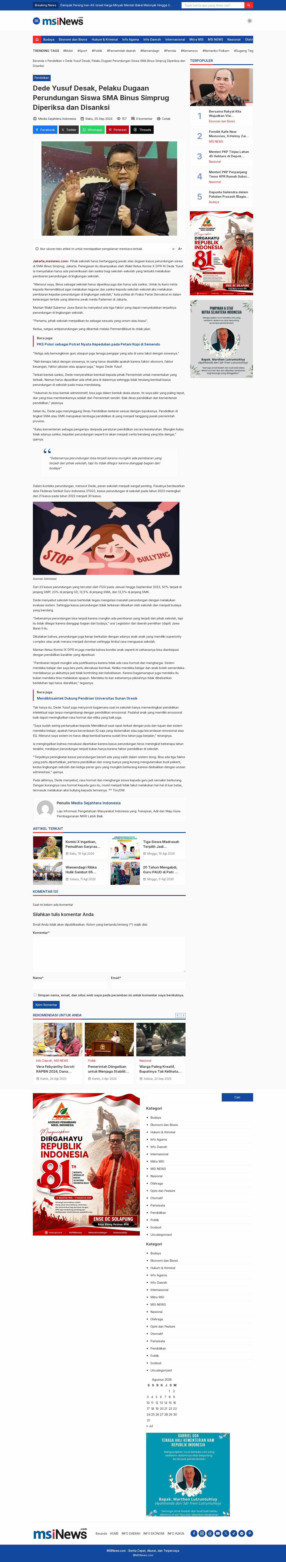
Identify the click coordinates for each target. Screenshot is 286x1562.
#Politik (97, 50)
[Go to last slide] (177, 1015)
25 (153, 1414)
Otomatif (156, 1198)
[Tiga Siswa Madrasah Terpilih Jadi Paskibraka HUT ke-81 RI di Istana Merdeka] (125, 847)
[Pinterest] (249, 1533)
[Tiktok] (233, 1533)
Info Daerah (152, 39)
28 (166, 1414)
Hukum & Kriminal (105, 39)
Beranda (101, 1533)
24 (148, 1414)
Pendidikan (42, 77)
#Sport (82, 50)
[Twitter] (225, 1533)
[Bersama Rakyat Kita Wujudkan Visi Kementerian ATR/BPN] (221, 87)
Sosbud (155, 1227)
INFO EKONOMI (153, 1533)
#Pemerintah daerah (121, 50)
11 (152, 1403)
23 (175, 1409)
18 (152, 1409)
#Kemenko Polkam (216, 50)
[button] (248, 5)
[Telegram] (241, 1533)
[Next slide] (183, 1015)
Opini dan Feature (162, 1191)
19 (157, 1409)
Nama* (38, 978)
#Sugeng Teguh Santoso (251, 50)
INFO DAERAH (131, 1533)
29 (170, 1414)
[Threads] (209, 1533)
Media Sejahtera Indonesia (96, 803)
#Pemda (170, 50)
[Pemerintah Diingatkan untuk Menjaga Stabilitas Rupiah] (109, 1039)
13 (161, 1403)
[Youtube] (217, 1533)
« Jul (149, 1426)
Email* (116, 978)
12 (157, 1403)
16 (174, 1403)
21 (165, 1409)
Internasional (175, 39)
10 (148, 1403)
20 (162, 1409)
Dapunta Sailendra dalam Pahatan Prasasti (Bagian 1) (228, 196)
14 (165, 1403)
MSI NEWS (215, 39)
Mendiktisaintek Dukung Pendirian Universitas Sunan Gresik (87, 698)
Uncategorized (161, 1235)
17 (148, 1409)
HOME (114, 1533)
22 (170, 1409)
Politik (92, 1060)
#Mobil (68, 50)
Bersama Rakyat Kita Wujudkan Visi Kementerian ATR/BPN (226, 115)
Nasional (234, 39)
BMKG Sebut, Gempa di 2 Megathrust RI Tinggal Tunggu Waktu (105, 5)
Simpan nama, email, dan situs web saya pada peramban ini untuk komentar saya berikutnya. (111, 995)
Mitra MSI (196, 39)
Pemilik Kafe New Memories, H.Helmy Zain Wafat (228, 136)
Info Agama (130, 39)
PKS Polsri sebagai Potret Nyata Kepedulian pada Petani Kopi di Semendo (98, 344)
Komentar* (41, 933)
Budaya (48, 39)
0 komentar (144, 119)
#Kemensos (189, 50)
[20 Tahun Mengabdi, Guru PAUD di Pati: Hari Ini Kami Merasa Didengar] (125, 873)
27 (162, 1414)
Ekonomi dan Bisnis (73, 39)
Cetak (166, 119)
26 (157, 1414)
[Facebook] (194, 1533)
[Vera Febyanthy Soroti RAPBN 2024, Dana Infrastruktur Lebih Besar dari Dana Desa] (57, 1039)
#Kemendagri (149, 50)
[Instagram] (201, 1533)
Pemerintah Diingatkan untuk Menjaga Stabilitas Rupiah (109, 1071)
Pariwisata (157, 1205)
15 (170, 1403)
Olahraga (252, 39)
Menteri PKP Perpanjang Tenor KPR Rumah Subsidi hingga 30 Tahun (229, 176)
